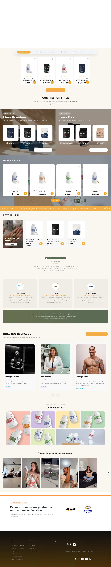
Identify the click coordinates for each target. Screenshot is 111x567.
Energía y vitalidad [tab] (23, 52)
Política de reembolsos (17, 559)
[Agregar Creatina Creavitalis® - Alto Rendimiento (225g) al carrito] (52, 82)
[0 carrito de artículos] (109, 4)
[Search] (102, 4)
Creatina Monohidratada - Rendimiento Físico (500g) (53, 240)
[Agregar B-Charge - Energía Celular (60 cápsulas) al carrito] (69, 82)
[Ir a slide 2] (55, 46)
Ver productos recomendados (97, 334)
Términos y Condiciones (18, 548)
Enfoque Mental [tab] (64, 52)
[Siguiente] (108, 472)
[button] (4, 3)
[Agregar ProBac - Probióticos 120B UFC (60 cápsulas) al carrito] (78, 193)
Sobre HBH (32, 548)
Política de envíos (16, 553)
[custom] (67, 544)
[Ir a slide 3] (57, 46)
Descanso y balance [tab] (38, 52)
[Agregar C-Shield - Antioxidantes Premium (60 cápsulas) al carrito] (34, 82)
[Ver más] (55, 24)
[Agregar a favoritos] (35, 59)
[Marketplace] (70, 509)
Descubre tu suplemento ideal (91, 3)
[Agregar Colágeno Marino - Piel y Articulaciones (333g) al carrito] (87, 82)
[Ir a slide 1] (53, 46)
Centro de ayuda (33, 551)
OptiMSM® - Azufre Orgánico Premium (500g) (75, 240)
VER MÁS (55, 200)
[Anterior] (2, 472)
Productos (32, 545)
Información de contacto (18, 545)
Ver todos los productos (54, 90)
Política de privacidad (17, 556)
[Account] (106, 4)
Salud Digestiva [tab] (52, 52)
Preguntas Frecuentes (17, 551)
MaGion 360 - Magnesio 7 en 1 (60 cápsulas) (33, 240)
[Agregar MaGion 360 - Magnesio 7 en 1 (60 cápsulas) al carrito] (25, 193)
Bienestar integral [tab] (77, 52)
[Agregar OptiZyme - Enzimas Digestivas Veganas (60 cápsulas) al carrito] (52, 193)
